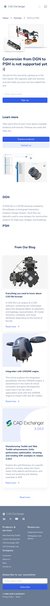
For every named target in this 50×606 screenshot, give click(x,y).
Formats (18, 18)
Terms (18, 597)
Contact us (26, 145)
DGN (6, 197)
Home (5, 18)
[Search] (39, 6)
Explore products (26, 139)
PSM (6, 226)
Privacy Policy (8, 597)
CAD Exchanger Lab (10, 546)
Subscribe (25, 587)
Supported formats (35, 532)
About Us (6, 559)
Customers (7, 555)
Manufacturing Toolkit (11, 535)
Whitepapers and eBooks (34, 537)
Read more (25, 497)
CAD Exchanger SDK (11, 543)
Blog (4, 563)
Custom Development (11, 539)
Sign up (25, 100)
